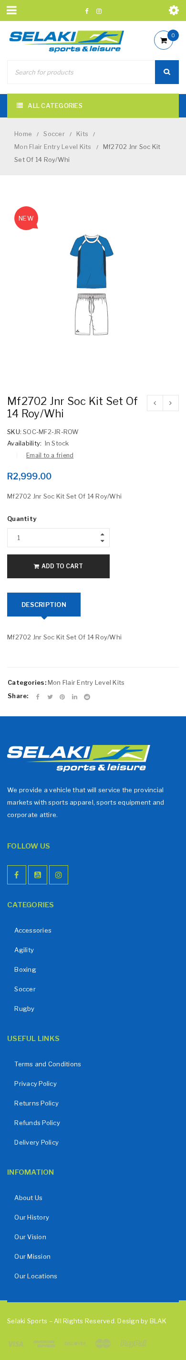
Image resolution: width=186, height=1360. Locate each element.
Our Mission (32, 1256)
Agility (24, 950)
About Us (28, 1197)
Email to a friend (49, 455)
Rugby (24, 1008)
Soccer (54, 134)
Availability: (24, 443)
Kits (82, 134)
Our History (31, 1217)
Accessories (33, 930)
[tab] (44, 604)
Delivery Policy (36, 1142)
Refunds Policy (37, 1122)
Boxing (25, 969)
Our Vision (30, 1237)
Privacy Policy (35, 1083)
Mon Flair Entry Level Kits (53, 146)
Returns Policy (36, 1103)
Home (23, 134)
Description (43, 604)
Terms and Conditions (47, 1064)
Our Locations (35, 1276)
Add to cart (62, 566)
